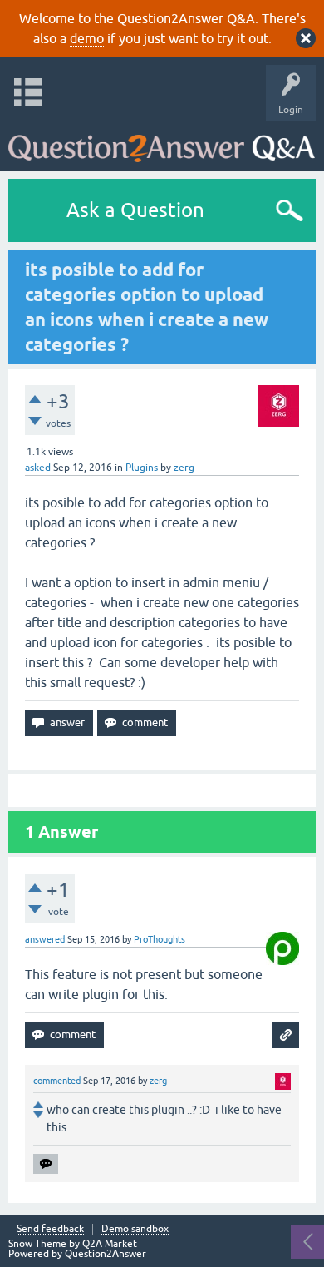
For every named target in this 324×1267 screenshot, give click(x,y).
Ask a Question (135, 210)
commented (57, 1081)
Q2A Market (109, 1244)
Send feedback (50, 1229)
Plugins (141, 467)
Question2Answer (105, 1254)
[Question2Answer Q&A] (161, 141)
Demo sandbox (135, 1229)
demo (87, 38)
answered (45, 939)
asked (38, 467)
